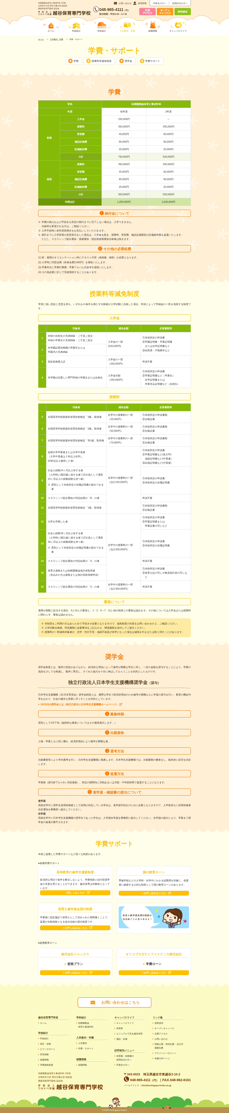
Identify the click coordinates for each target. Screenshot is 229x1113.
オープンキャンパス (164, 1028)
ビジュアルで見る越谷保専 (129, 1033)
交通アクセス (161, 1033)
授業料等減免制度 (102, 61)
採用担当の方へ (180, 3)
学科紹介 (101, 31)
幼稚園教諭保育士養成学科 (85, 1025)
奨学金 (128, 61)
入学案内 (82, 1043)
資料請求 (159, 1023)
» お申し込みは (154, 893)
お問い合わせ (125, 3)
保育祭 (119, 1028)
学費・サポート (85, 1048)
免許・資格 (45, 1044)
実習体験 (44, 1054)
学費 (76, 61)
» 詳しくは (75, 892)
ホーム (41, 39)
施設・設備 (121, 1039)
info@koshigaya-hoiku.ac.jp (156, 1085)
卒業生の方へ (159, 3)
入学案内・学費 (56, 39)
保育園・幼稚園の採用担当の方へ (125, 1058)
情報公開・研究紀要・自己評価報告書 (169, 1046)
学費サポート (152, 61)
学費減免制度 (46, 1065)
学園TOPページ (162, 1058)
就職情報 (152, 31)
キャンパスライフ (178, 31)
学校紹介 (76, 31)
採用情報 (142, 3)
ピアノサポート (47, 1049)
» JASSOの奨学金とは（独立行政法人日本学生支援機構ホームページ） (78, 704)
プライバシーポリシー (165, 1053)
